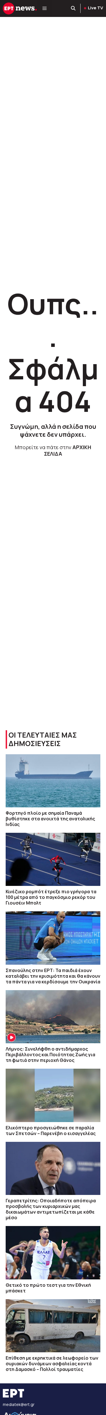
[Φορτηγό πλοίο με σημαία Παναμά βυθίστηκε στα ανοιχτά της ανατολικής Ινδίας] (53, 780)
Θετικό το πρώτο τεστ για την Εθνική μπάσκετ (48, 1288)
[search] (73, 8)
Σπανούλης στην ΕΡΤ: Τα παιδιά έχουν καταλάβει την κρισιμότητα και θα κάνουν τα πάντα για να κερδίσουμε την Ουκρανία (53, 976)
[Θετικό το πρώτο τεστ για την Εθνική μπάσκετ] (53, 1252)
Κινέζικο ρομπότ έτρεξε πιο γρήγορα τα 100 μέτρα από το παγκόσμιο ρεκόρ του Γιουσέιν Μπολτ (51, 897)
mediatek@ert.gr (18, 1404)
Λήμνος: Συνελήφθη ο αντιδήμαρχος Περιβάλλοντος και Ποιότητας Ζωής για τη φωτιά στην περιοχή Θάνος (50, 1054)
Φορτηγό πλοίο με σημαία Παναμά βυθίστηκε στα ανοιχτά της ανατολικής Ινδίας (50, 818)
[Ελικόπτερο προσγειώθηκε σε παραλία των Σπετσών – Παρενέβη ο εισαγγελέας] (53, 1095)
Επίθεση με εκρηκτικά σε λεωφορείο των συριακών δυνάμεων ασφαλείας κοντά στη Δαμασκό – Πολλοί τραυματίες (52, 1363)
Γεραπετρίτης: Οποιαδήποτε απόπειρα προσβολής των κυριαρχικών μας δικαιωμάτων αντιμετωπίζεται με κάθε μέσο (51, 1209)
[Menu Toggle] (44, 8)
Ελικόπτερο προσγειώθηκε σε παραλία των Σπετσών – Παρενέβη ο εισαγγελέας (51, 1130)
